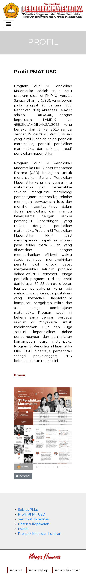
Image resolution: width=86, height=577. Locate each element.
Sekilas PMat (28, 510)
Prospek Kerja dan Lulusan (39, 534)
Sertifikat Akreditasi (33, 519)
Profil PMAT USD (31, 514)
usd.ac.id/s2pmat (67, 570)
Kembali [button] (25, 476)
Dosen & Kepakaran (33, 524)
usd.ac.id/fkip (38, 570)
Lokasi (23, 529)
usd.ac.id (15, 570)
